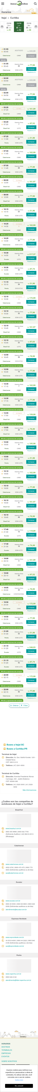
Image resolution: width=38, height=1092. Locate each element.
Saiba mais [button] (19, 1080)
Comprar (31, 56)
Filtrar (25, 705)
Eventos (5, 1056)
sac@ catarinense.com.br (14, 873)
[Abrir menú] (2, 3)
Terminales (7, 1050)
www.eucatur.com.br (13, 901)
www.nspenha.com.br (13, 974)
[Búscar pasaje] (35, 3)
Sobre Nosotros (9, 1061)
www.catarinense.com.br (14, 864)
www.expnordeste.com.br (15, 937)
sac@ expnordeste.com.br (15, 946)
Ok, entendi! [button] (19, 1086)
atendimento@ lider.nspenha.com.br (18, 980)
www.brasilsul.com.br (13, 828)
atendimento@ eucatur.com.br (16, 909)
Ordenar (15, 705)
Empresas (6, 1053)
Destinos (6, 1047)
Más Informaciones (29, 790)
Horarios (6, 1044)
